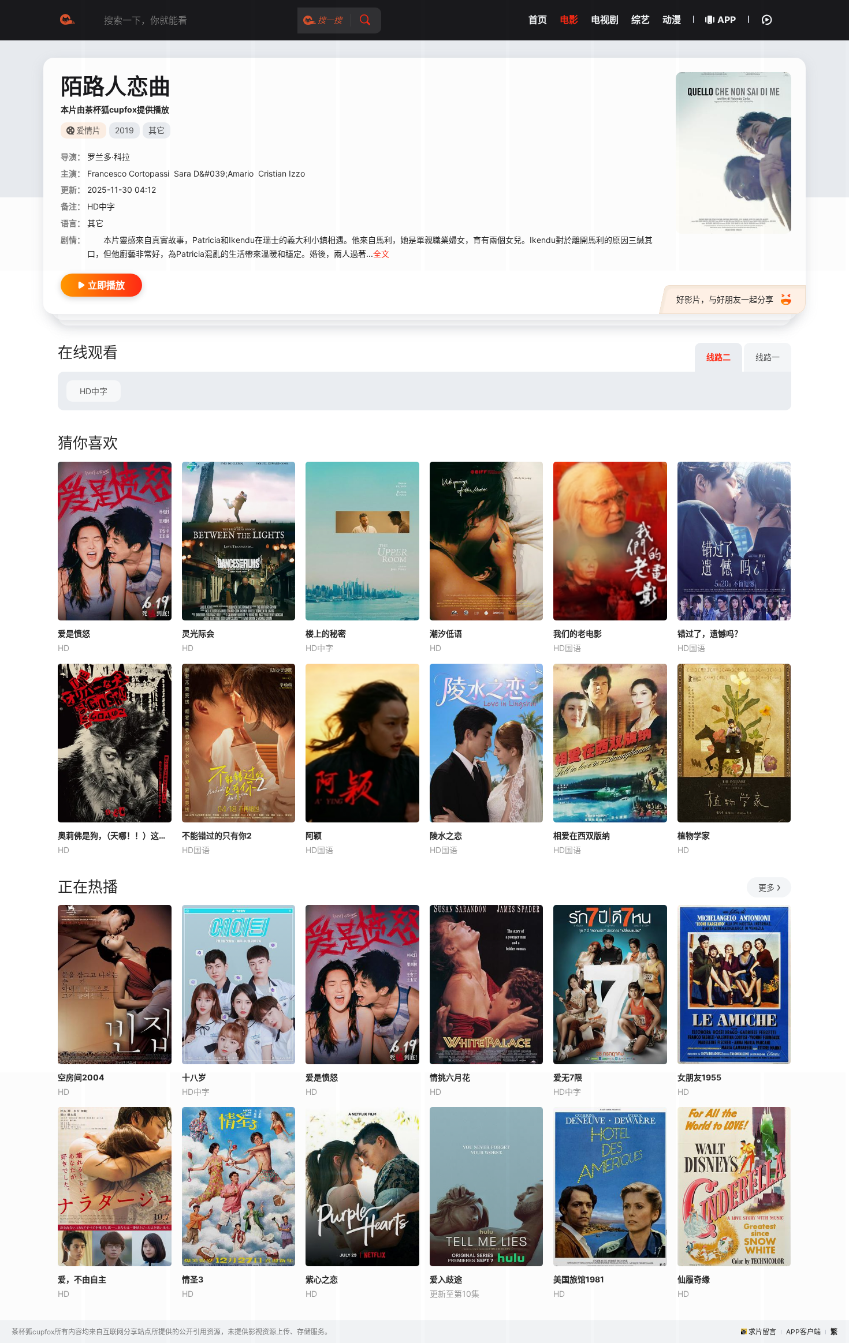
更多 (766, 887)
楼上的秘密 (326, 633)
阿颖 (314, 835)
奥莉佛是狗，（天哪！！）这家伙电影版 (115, 835)
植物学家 (693, 835)
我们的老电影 (577, 633)
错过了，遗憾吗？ (709, 633)
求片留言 (762, 1331)
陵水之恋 (446, 835)
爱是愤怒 (74, 633)
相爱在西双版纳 (581, 835)
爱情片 (88, 130)
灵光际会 (198, 633)
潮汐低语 (446, 633)
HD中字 (93, 391)
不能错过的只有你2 (217, 835)
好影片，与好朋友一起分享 (724, 299)
